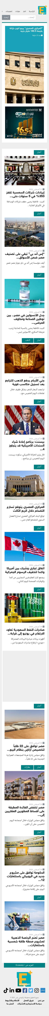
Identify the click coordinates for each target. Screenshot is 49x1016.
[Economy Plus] (42, 10)
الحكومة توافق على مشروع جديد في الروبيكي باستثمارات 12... (25, 876)
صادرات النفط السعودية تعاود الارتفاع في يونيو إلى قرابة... (25, 632)
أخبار (24, 11)
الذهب (27, 340)
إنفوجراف (9, 11)
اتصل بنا (10, 1004)
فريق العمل (29, 1000)
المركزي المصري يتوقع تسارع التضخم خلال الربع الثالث (25, 509)
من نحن (41, 1000)
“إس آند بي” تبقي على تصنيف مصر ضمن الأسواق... (24, 256)
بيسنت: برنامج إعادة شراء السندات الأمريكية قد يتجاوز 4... (26, 445)
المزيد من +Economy (24, 965)
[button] (23, 99)
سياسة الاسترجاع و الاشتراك (29, 1004)
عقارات (27, 767)
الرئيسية (32, 11)
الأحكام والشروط (12, 1000)
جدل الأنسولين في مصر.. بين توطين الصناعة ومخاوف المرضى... (25, 319)
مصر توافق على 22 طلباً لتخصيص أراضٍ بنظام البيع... (25, 748)
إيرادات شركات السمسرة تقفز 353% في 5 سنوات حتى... (25, 194)
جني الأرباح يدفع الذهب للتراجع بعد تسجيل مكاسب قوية (24, 382)
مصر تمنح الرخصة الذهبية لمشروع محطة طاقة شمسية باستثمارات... (26, 941)
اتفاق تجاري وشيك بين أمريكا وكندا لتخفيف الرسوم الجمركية (24, 570)
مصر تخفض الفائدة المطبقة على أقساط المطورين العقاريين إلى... (24, 811)
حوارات (17, 11)
